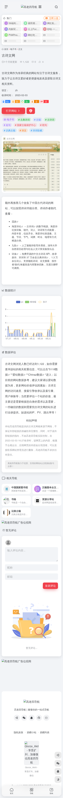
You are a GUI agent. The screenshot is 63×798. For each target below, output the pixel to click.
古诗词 (30, 226)
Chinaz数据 (35, 374)
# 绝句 (43, 125)
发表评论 (50, 586)
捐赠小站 (31, 732)
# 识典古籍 (9, 130)
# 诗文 (23, 130)
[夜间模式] (58, 779)
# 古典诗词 (24, 119)
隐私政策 (18, 732)
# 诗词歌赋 (36, 130)
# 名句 (7, 125)
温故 (14, 221)
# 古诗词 (49, 119)
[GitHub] (39, 718)
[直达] (28, 486)
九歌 (14, 245)
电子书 (13, 49)
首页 (6, 49)
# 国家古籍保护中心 (25, 125)
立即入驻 (53, 18)
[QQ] (32, 718)
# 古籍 (37, 119)
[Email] (46, 718)
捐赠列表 (44, 732)
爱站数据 (18, 374)
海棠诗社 (16, 226)
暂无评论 (11, 530)
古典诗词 (41, 257)
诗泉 (14, 253)
